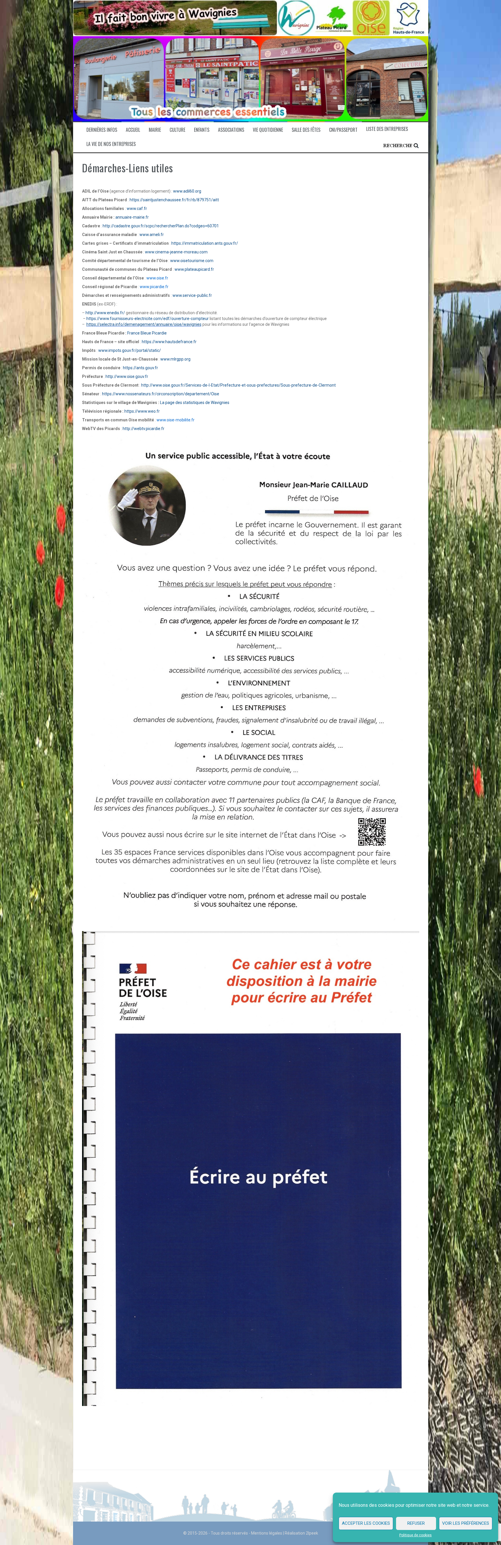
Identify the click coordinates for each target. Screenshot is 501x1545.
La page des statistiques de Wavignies (194, 402)
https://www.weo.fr (142, 411)
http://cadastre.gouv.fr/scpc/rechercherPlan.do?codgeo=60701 (161, 226)
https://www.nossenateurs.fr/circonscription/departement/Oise (160, 394)
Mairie (155, 130)
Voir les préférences (465, 1523)
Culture (177, 130)
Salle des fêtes (306, 130)
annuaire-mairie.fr (133, 217)
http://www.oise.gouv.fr (127, 376)
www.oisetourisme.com (191, 260)
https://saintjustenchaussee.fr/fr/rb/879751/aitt (174, 200)
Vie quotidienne (268, 130)
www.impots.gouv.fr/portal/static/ (129, 350)
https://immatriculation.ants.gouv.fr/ (204, 243)
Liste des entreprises (387, 129)
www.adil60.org (187, 191)
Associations (231, 130)
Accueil (133, 130)
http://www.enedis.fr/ (105, 312)
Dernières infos (101, 130)
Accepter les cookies (366, 1523)
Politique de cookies (415, 1535)
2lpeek (312, 1533)
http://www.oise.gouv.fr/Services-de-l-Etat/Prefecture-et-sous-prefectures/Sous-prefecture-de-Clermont (238, 385)
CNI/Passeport (343, 130)
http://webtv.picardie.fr (143, 428)
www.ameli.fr (151, 234)
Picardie (159, 333)
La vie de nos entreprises (111, 144)
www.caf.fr (137, 208)
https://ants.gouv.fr (140, 367)
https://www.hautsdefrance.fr (169, 341)
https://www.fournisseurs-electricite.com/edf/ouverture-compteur (147, 318)
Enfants (201, 130)
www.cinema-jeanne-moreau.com (176, 252)
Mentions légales (266, 1533)
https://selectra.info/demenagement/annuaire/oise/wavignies (144, 324)
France (133, 333)
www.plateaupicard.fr (194, 269)
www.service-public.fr (192, 295)
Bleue (145, 333)
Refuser (416, 1523)
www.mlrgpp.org (175, 359)
